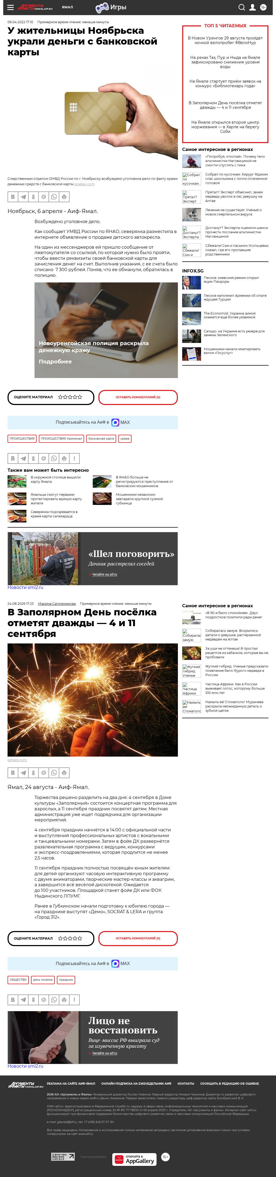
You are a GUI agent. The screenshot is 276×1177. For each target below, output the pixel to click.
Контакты (186, 1083)
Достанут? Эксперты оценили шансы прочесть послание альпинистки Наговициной (236, 232)
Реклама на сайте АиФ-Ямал (71, 1083)
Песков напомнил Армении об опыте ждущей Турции (235, 297)
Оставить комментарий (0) (138, 397)
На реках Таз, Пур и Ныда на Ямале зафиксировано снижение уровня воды (225, 62)
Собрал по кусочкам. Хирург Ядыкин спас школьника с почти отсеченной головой (236, 178)
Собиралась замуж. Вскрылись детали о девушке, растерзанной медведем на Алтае (233, 635)
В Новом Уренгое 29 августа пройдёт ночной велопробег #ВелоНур (225, 40)
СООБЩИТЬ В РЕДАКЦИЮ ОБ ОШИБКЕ (229, 1083)
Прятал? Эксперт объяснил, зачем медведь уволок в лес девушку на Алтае (234, 196)
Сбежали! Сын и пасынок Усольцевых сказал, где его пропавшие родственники (236, 250)
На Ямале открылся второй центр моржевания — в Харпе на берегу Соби (225, 127)
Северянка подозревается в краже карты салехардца (54, 514)
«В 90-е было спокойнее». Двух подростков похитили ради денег (233, 615)
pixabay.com (84, 184)
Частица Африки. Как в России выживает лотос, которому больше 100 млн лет (235, 688)
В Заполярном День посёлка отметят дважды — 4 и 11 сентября (225, 105)
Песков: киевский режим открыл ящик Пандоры (231, 280)
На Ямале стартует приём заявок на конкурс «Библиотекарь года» (225, 83)
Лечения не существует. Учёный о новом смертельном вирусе (233, 212)
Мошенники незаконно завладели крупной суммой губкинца (139, 499)
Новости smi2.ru (25, 587)
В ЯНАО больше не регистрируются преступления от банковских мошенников (144, 481)
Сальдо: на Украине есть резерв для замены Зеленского (234, 333)
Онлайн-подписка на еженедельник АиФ (136, 1083)
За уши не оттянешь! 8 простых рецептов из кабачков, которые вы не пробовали (236, 652)
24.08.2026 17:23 (21, 604)
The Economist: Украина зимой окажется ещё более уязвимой (230, 315)
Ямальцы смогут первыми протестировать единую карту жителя (56, 499)
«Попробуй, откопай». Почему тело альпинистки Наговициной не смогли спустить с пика (235, 160)
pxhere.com (17, 760)
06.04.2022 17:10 (20, 22)
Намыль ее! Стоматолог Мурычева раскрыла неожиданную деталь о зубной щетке (234, 706)
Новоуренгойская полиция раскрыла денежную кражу (94, 346)
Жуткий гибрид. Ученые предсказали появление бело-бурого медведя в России (236, 670)
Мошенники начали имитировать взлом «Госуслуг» (232, 351)
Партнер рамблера (93, 1156)
